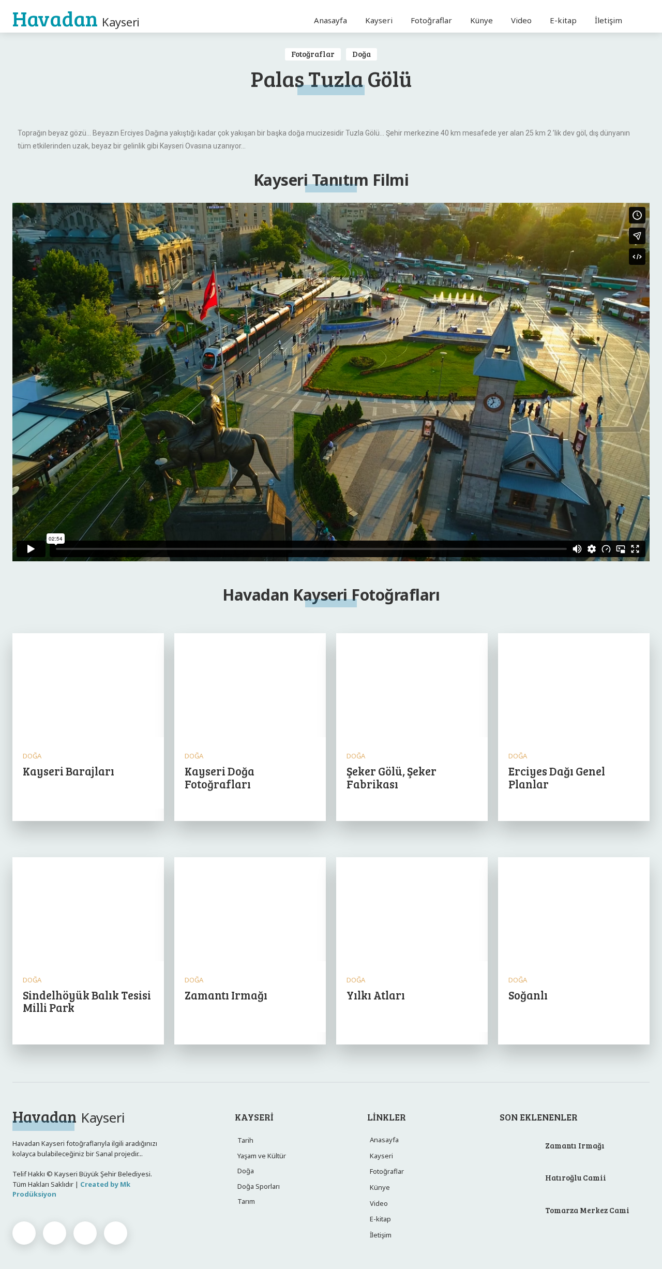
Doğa (361, 54)
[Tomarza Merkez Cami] (518, 1211)
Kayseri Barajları (68, 771)
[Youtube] (115, 1233)
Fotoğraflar (313, 54)
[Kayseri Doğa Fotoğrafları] (250, 686)
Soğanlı (528, 995)
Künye (380, 1187)
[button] (637, 20)
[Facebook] (24, 1233)
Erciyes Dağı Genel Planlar (556, 777)
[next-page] (35, 1073)
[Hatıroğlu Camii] (518, 1179)
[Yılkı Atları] (412, 910)
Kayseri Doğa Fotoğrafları (219, 777)
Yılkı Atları (376, 995)
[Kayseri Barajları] (88, 686)
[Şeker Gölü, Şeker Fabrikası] (412, 686)
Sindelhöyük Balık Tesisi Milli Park (87, 1001)
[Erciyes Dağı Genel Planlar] (574, 686)
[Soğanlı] (574, 910)
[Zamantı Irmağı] (250, 910)
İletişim (381, 1235)
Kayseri (381, 1155)
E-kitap (380, 1218)
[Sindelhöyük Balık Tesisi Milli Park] (88, 910)
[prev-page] (18, 1073)
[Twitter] (85, 1233)
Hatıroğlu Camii (575, 1177)
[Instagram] (54, 1233)
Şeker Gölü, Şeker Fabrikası (392, 777)
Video (379, 1203)
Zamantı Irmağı (226, 995)
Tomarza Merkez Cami (587, 1210)
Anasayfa (384, 1139)
